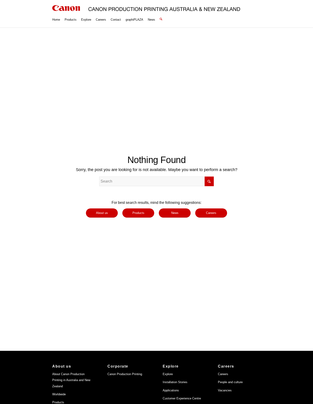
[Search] (161, 14)
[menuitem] (56, 14)
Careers (223, 374)
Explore (168, 374)
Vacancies (225, 390)
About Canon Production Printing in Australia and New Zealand (71, 380)
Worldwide (59, 394)
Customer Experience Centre (182, 398)
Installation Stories (175, 382)
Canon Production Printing (124, 374)
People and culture (230, 382)
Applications (171, 390)
